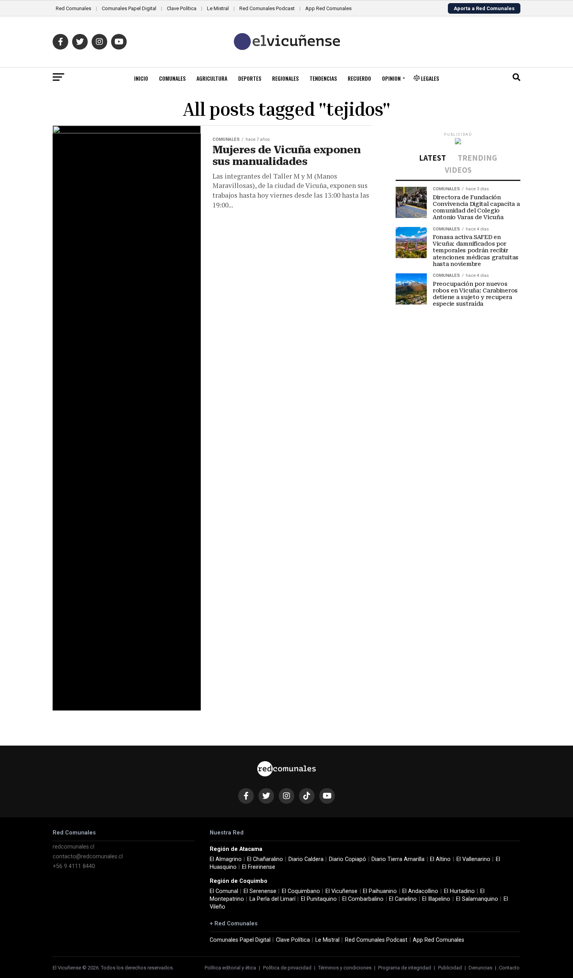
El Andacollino (420, 891)
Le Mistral (218, 8)
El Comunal (224, 891)
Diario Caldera (306, 859)
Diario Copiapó (347, 859)
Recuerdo (359, 78)
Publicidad (450, 968)
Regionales (285, 78)
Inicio (141, 78)
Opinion (391, 78)
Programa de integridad (404, 968)
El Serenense (260, 891)
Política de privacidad (287, 968)
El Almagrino (226, 859)
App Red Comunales (328, 8)
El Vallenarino (473, 859)
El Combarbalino (363, 899)
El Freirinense (258, 867)
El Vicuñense (341, 891)
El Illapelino (436, 899)
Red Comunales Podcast (267, 8)
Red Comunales (73, 8)
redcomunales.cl (73, 846)
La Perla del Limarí (272, 899)
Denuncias (480, 968)
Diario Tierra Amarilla (397, 859)
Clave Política (181, 8)
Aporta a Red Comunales (484, 8)
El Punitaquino (319, 899)
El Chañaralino (265, 859)
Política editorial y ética (230, 968)
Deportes (249, 78)
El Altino (440, 859)
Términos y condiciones (344, 968)
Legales (429, 78)
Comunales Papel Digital (129, 8)
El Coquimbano (301, 891)
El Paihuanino (380, 891)
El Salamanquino (477, 899)
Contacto (509, 968)
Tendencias (323, 78)
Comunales (172, 78)
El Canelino (403, 899)
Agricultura (211, 78)
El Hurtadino (459, 891)
